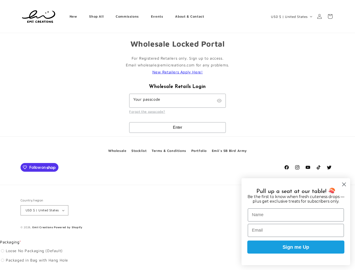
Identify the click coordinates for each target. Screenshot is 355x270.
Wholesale (117, 151)
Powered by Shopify (68, 227)
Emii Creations (42, 227)
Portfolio (199, 151)
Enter (177, 127)
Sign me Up (296, 247)
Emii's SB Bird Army (229, 151)
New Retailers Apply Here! (177, 72)
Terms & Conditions (169, 151)
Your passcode (146, 99)
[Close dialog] (344, 184)
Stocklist (139, 151)
